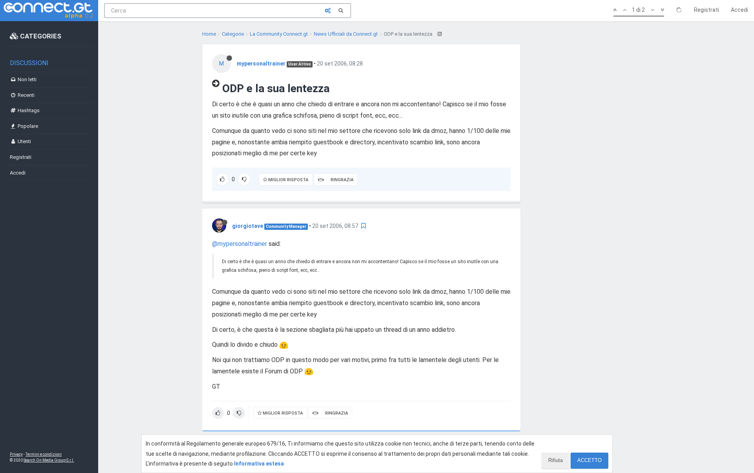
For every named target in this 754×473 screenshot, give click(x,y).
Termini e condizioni (44, 454)
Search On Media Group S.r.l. (49, 460)
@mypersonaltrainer (239, 243)
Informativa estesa (259, 463)
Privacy (16, 454)
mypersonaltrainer (261, 63)
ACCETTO (589, 460)
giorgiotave (247, 226)
